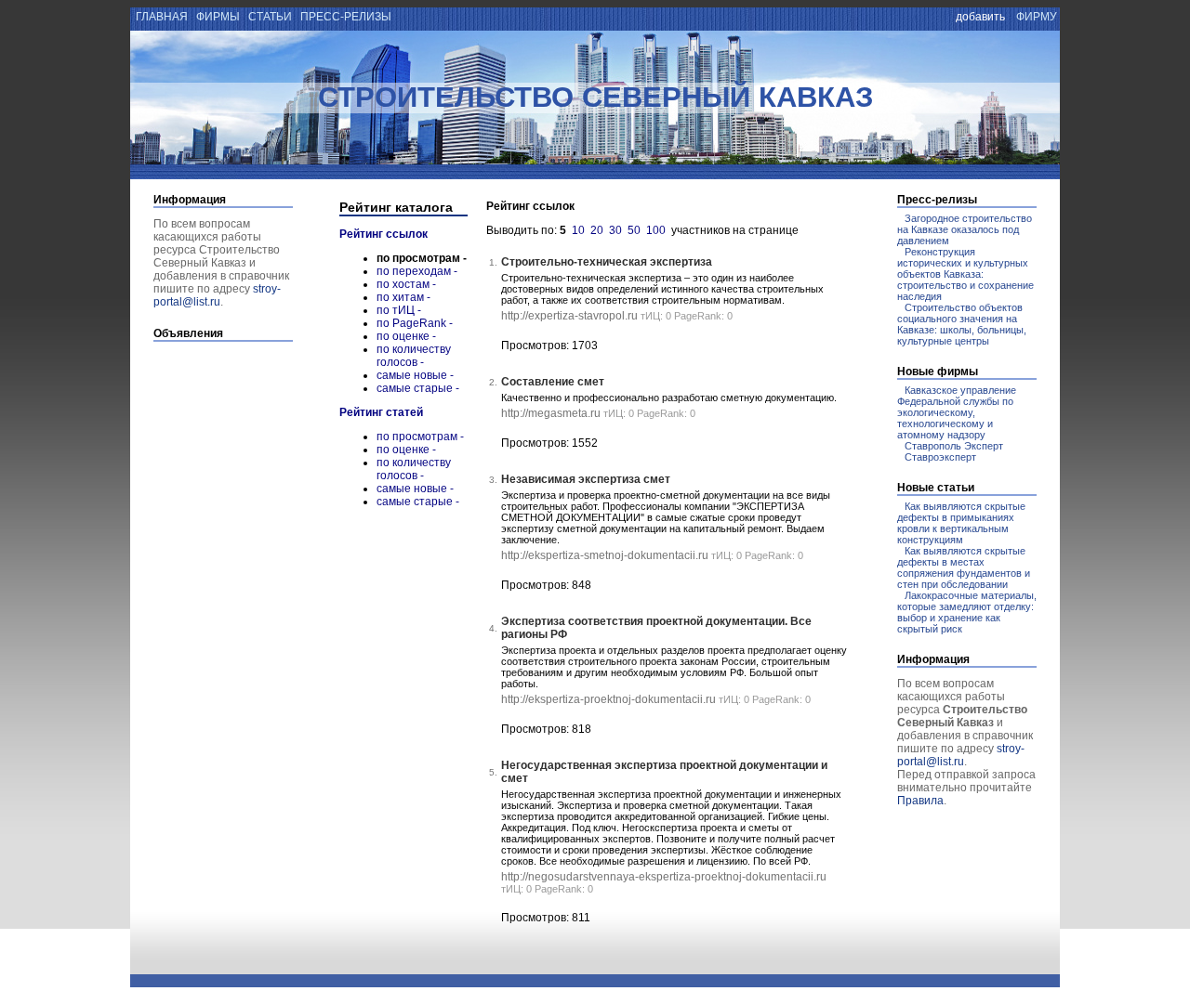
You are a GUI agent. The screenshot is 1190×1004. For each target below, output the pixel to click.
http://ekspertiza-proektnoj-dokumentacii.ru (608, 699)
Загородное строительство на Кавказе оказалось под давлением (964, 229)
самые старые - (418, 388)
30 (615, 230)
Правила (920, 800)
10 (578, 230)
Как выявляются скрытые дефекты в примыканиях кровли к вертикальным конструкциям (961, 523)
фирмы (218, 16)
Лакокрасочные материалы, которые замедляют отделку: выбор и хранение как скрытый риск (967, 612)
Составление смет (552, 381)
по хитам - (403, 297)
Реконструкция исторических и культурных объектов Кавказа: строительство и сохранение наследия (965, 274)
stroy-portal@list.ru (217, 295)
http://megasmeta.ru (551, 413)
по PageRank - (415, 323)
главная (160, 16)
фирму (1036, 16)
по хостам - (406, 284)
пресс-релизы (346, 16)
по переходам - (417, 271)
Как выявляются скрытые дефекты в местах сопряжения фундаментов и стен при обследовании (963, 567)
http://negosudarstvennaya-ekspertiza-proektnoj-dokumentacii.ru (663, 876)
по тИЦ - (399, 310)
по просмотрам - (420, 436)
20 (596, 230)
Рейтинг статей (381, 412)
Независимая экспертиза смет (585, 479)
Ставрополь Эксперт (954, 445)
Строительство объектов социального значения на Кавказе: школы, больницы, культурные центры (961, 324)
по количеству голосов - (414, 356)
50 (634, 230)
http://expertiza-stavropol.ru (569, 315)
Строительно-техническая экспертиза (606, 261)
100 (656, 230)
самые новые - (415, 375)
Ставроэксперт (940, 457)
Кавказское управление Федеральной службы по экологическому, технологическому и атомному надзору (956, 412)
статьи (270, 16)
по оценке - (406, 336)
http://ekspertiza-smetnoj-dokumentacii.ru (604, 555)
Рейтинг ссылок (383, 234)
